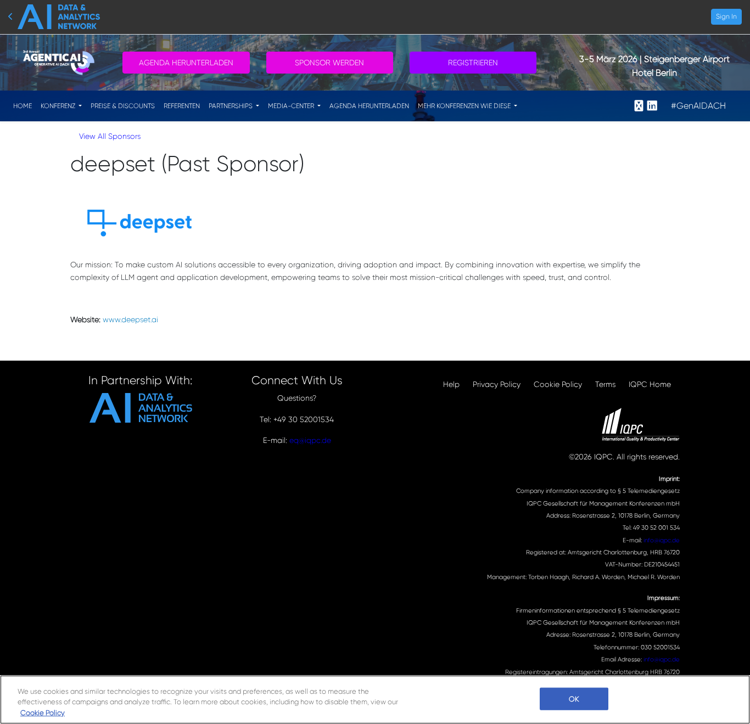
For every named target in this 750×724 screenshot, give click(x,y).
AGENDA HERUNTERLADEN (369, 106)
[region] (375, 699)
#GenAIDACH (698, 105)
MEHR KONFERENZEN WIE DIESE (465, 106)
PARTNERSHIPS (231, 106)
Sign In (726, 16)
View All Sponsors (110, 136)
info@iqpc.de (661, 540)
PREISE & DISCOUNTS (123, 106)
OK (574, 698)
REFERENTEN (182, 106)
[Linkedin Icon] (652, 105)
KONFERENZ (59, 106)
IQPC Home (650, 384)
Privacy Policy (496, 384)
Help (451, 384)
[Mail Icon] (639, 105)
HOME (22, 106)
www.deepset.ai (130, 319)
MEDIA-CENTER (292, 106)
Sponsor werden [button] (329, 62)
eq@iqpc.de (310, 440)
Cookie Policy (558, 384)
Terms (605, 384)
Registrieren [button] (473, 62)
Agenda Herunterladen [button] (186, 62)
